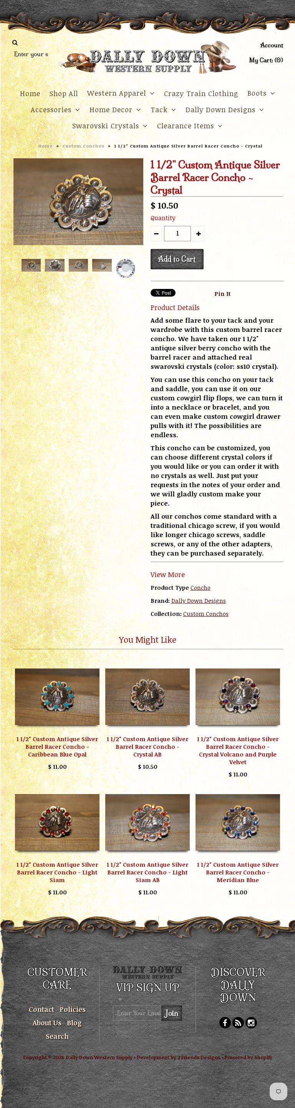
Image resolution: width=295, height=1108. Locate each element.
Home (30, 93)
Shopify (263, 1057)
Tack (159, 109)
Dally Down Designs (220, 109)
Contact (41, 1009)
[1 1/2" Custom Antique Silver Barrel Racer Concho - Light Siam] (57, 856)
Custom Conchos (83, 146)
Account (271, 45)
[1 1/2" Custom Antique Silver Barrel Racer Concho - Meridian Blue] (238, 856)
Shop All (64, 93)
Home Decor (111, 109)
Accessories (51, 109)
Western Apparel (116, 93)
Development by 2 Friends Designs (178, 1057)
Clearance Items (185, 125)
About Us (47, 1022)
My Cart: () (266, 60)
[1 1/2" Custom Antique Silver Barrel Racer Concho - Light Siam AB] (147, 856)
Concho (200, 587)
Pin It (222, 293)
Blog (74, 1022)
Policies (73, 1009)
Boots (257, 93)
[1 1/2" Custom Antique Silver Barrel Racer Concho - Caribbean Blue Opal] (57, 730)
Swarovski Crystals (105, 125)
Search (57, 1036)
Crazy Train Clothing (201, 93)
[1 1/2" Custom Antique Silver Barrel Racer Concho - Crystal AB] (147, 730)
